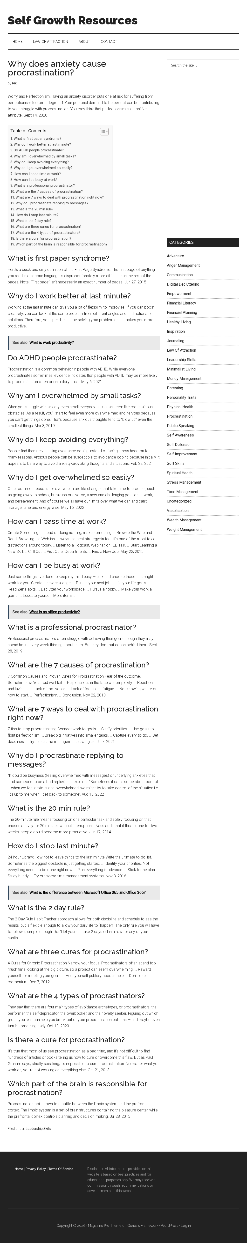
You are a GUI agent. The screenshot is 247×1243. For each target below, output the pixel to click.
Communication (180, 275)
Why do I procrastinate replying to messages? (52, 203)
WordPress (169, 1226)
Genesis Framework (142, 1226)
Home (19, 1169)
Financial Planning (182, 312)
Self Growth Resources (73, 20)
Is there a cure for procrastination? (43, 239)
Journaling (175, 341)
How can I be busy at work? (35, 180)
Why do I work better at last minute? (42, 144)
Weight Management (184, 529)
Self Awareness (180, 435)
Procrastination (179, 416)
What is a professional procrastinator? (44, 186)
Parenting (175, 388)
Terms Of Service (60, 1169)
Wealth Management (184, 520)
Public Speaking (180, 425)
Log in (186, 1226)
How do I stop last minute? (37, 215)
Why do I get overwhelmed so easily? (43, 168)
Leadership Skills (38, 1129)
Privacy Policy (36, 1169)
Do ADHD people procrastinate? (39, 150)
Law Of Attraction (181, 350)
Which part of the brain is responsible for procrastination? (61, 244)
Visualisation (178, 510)
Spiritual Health (179, 473)
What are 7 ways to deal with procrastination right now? (60, 197)
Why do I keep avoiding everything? (41, 162)
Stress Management (184, 482)
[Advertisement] (203, 153)
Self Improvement (182, 454)
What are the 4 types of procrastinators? (48, 233)
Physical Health (180, 407)
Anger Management (183, 265)
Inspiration (176, 331)
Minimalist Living (181, 369)
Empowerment (179, 293)
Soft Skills (176, 463)
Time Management (182, 491)
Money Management (184, 378)
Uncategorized (179, 501)
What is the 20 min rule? (35, 209)
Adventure (175, 256)
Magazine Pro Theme (104, 1226)
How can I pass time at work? (37, 174)
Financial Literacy (181, 303)
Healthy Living (179, 322)
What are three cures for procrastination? (49, 227)
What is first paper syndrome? (37, 139)
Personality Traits (182, 397)
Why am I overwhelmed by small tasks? (45, 156)
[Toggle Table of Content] (101, 131)
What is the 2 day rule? (33, 221)
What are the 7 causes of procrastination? (49, 192)
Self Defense (178, 444)
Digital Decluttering (183, 284)
